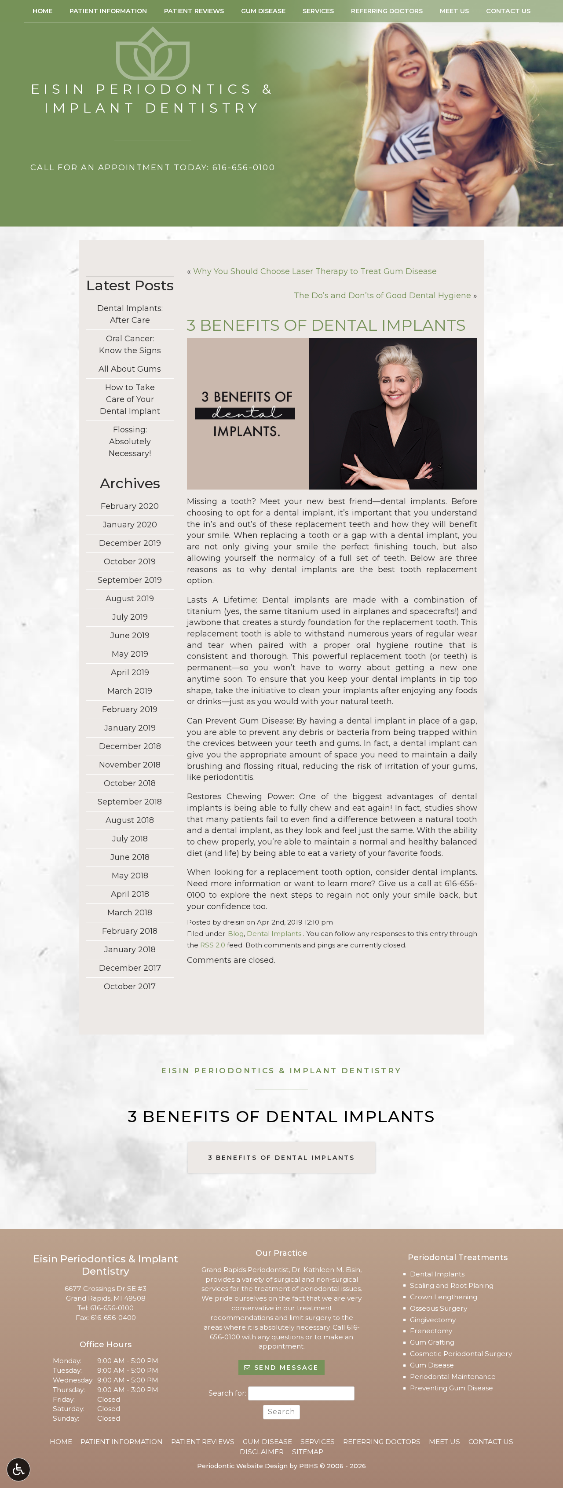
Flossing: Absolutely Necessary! (130, 441)
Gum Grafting (432, 1342)
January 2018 (130, 949)
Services (318, 11)
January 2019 (130, 728)
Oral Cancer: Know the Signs (130, 344)
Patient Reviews (194, 11)
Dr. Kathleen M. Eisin (326, 1269)
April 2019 (130, 672)
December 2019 (130, 543)
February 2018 (129, 931)
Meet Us (454, 11)
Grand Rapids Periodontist (245, 1269)
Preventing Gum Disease (451, 1388)
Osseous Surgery (438, 1308)
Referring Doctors (387, 11)
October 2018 (130, 783)
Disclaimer (262, 1452)
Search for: (227, 1393)
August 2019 (130, 598)
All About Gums (130, 369)
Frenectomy (431, 1331)
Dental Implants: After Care (130, 314)
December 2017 (130, 968)
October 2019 (130, 562)
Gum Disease (263, 11)
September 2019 (130, 580)
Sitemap (307, 1452)
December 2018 (130, 746)
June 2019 (130, 635)
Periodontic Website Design (242, 1466)
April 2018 (130, 894)
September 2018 (130, 802)
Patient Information (108, 11)
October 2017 (130, 986)
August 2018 (130, 820)
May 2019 (130, 654)
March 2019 (129, 691)
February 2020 (130, 506)
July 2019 (130, 617)
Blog (236, 933)
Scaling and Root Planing (452, 1285)
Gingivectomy (433, 1320)
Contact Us (508, 11)
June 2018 (130, 857)
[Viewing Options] (18, 1469)
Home (42, 11)
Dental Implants (274, 933)
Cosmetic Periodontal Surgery (461, 1353)
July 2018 (130, 839)
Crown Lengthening (443, 1297)
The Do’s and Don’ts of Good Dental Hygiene (382, 295)
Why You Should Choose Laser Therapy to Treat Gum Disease (315, 271)
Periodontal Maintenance (453, 1376)
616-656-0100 (112, 1308)
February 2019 (129, 709)
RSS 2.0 (212, 945)
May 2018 (130, 876)
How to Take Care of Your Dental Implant (130, 399)
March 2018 (129, 913)
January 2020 (130, 525)
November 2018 (130, 765)
